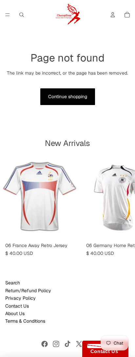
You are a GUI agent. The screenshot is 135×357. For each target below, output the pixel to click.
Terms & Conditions (25, 321)
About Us (15, 313)
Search (12, 283)
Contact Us (17, 306)
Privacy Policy (20, 298)
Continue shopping (67, 96)
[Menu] (7, 14)
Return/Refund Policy (28, 291)
